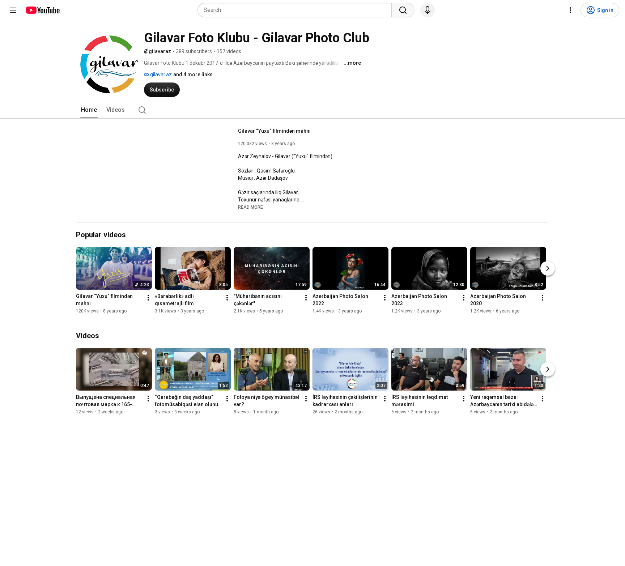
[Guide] (13, 10)
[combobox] (297, 10)
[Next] (547, 268)
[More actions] (148, 297)
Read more (250, 207)
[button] (250, 206)
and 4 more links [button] (193, 74)
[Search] (402, 10)
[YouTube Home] (42, 10)
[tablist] (312, 110)
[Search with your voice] (427, 10)
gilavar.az (160, 74)
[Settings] (570, 10)
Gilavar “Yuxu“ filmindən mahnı (274, 131)
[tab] (89, 110)
